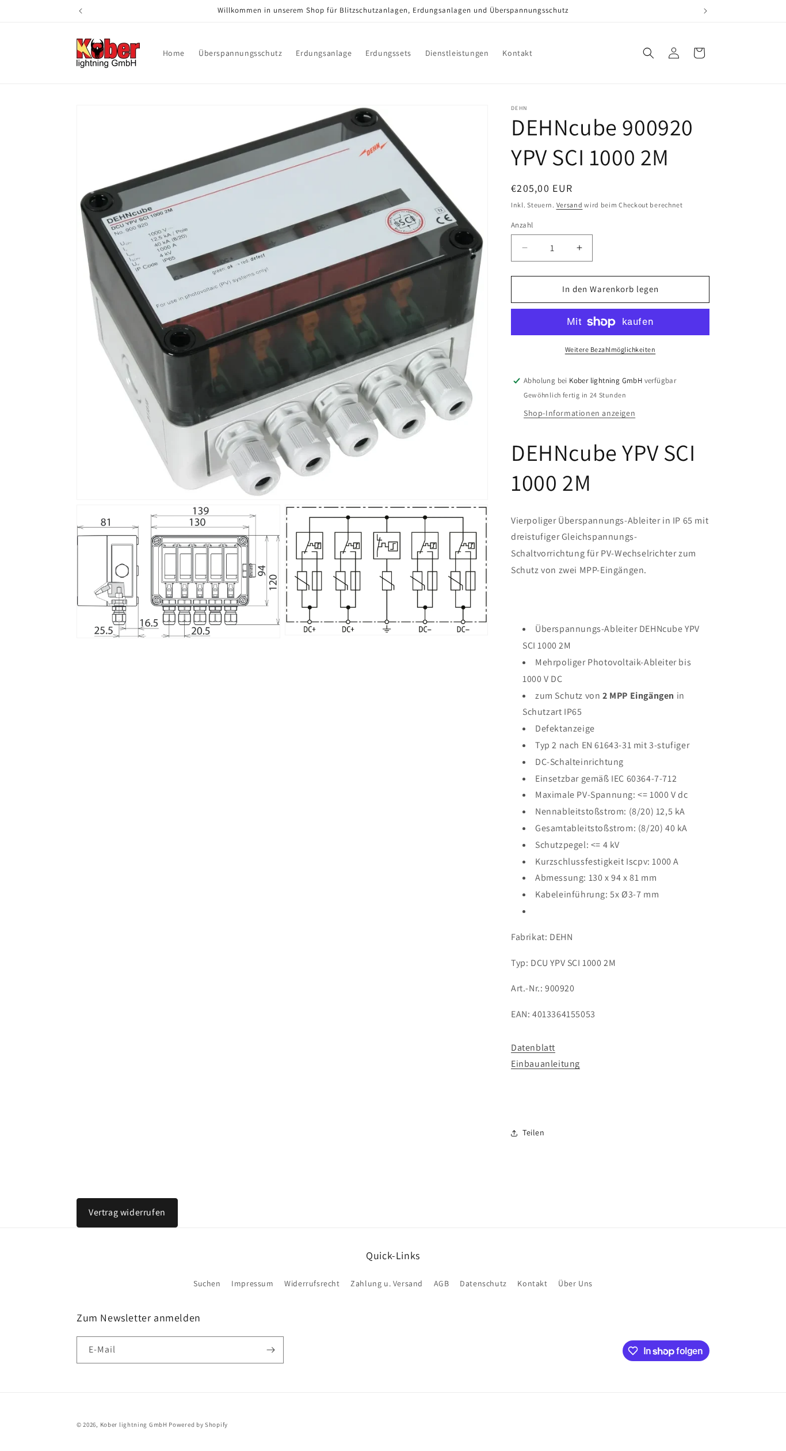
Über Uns (575, 1283)
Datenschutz (483, 1283)
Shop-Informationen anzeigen (579, 413)
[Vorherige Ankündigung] (80, 11)
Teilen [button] (533, 1132)
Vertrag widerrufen (127, 1212)
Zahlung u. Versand (386, 1283)
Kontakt (532, 1283)
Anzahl (522, 225)
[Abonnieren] (270, 1349)
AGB (441, 1283)
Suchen (207, 1283)
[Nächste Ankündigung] (705, 11)
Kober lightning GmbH (133, 1424)
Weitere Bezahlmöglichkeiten (610, 349)
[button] (648, 53)
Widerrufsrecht (311, 1283)
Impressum (252, 1283)
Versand (569, 204)
